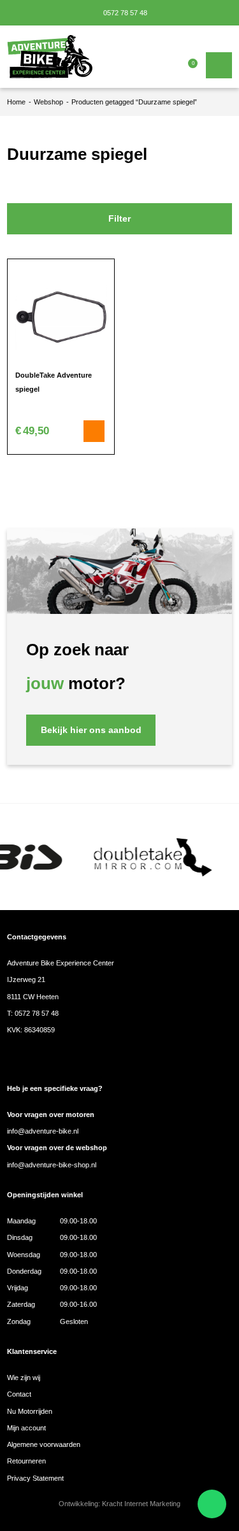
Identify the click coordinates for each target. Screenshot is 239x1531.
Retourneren (26, 1461)
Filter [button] (119, 219)
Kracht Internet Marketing (141, 1503)
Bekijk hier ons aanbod (91, 730)
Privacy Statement (35, 1478)
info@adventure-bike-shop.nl (51, 1165)
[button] (94, 431)
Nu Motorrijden (29, 1411)
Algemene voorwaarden (43, 1444)
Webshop (48, 102)
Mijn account (26, 1428)
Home (16, 102)
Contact (19, 1394)
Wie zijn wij (23, 1377)
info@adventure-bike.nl (42, 1131)
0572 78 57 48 (124, 13)
